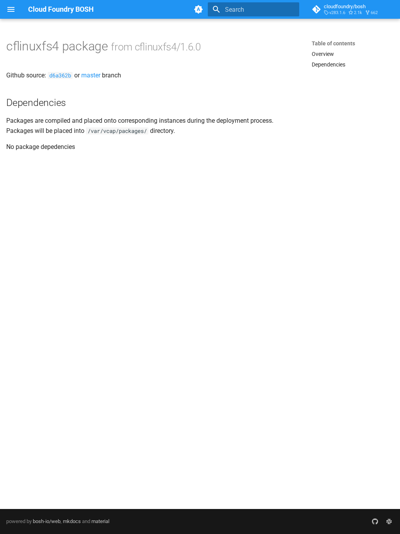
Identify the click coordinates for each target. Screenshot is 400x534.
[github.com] (375, 521)
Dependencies (328, 64)
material (100, 521)
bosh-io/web (47, 521)
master (90, 75)
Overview (323, 54)
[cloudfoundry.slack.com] (389, 521)
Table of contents (333, 43)
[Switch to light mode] (198, 9)
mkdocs (72, 521)
